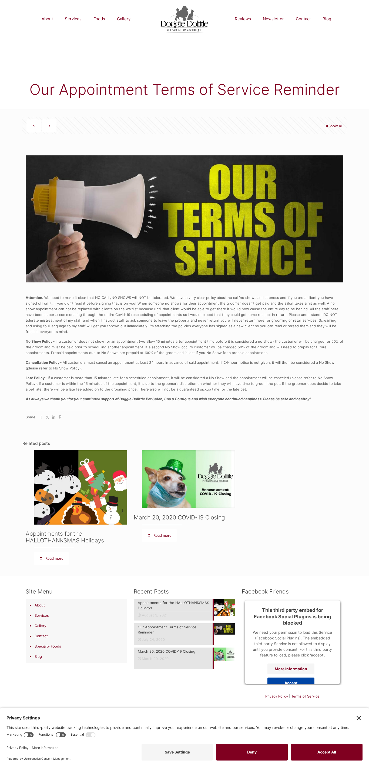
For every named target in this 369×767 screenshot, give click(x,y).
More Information (291, 668)
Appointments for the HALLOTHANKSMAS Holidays (65, 537)
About (40, 605)
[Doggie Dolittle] (184, 19)
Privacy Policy (276, 696)
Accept (290, 682)
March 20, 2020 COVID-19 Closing (179, 517)
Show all (335, 126)
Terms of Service (305, 696)
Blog (38, 656)
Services (42, 615)
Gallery (40, 625)
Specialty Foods (48, 646)
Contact (41, 636)
